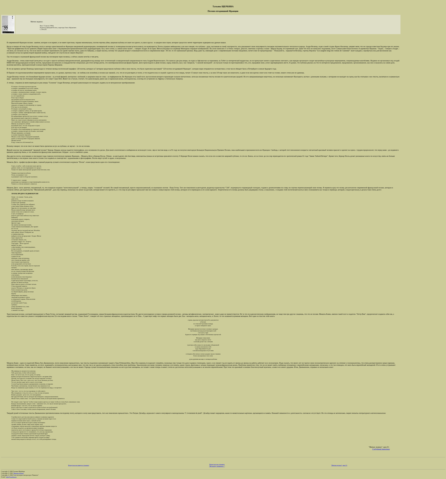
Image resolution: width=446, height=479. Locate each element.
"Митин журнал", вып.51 (339, 465)
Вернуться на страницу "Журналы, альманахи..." (217, 465)
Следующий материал (381, 449)
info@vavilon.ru (11, 477)
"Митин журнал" (18, 473)
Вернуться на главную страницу (78, 465)
